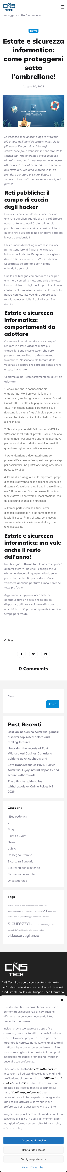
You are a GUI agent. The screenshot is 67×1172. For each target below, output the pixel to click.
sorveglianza (48, 924)
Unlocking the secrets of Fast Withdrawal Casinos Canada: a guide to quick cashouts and (30, 753)
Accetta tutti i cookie (33, 1140)
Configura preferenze (33, 1159)
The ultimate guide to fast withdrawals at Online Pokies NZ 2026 (30, 786)
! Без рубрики (17, 816)
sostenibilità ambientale (18, 930)
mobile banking (14, 917)
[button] (62, 999)
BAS (12, 905)
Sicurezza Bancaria (21, 861)
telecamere (33, 930)
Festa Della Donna (34, 911)
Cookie (25, 1167)
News (33, 30)
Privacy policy (36, 1167)
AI (9, 905)
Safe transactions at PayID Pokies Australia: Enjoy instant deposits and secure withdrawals (33, 770)
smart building (37, 924)
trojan (41, 930)
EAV (45, 905)
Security (45, 917)
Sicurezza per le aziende (24, 867)
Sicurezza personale (21, 874)
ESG (23, 911)
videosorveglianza (23, 935)
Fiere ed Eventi (17, 835)
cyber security (32, 905)
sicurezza (19, 923)
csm (23, 905)
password (37, 917)
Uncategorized (17, 880)
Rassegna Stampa (20, 855)
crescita (18, 905)
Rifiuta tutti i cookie (33, 1149)
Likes (8, 640)
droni (40, 905)
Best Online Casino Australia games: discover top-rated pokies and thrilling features (33, 737)
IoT (45, 911)
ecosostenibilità (14, 911)
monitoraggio (26, 917)
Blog (11, 829)
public (12, 848)
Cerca (11, 696)
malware (52, 911)
